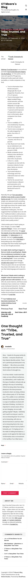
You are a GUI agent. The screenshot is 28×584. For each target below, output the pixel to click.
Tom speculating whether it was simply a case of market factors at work (13, 197)
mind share (19, 239)
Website (21, 483)
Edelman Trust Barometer (9, 69)
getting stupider (18, 237)
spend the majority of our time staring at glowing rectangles (14, 233)
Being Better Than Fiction (11, 545)
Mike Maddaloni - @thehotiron (12, 543)
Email (12, 483)
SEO (16, 518)
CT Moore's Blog (9, 5)
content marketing (15, 520)
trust (6, 305)
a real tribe (12, 294)
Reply (2, 445)
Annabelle (8, 346)
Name (3, 483)
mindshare (8, 303)
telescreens (14, 235)
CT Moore (8, 40)
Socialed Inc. (14, 524)
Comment (4, 462)
